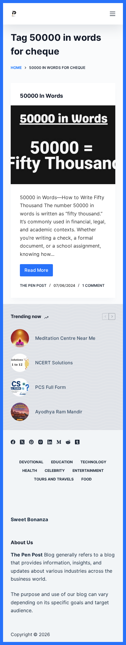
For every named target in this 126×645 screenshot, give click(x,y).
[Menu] (112, 14)
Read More (37, 271)
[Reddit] (68, 442)
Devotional (31, 462)
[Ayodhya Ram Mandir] (20, 412)
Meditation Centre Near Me (65, 338)
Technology (93, 462)
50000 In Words (41, 96)
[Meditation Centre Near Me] (20, 338)
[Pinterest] (31, 442)
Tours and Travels (54, 479)
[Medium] (59, 442)
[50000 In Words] (63, 144)
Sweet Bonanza (29, 519)
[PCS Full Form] (20, 387)
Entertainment (88, 470)
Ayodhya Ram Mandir (58, 412)
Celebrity (55, 470)
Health (29, 470)
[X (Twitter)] (22, 442)
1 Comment (93, 285)
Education (62, 462)
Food (86, 479)
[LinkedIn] (49, 442)
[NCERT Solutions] (20, 363)
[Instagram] (40, 442)
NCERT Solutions (54, 363)
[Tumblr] (77, 442)
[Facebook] (13, 442)
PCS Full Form (50, 387)
